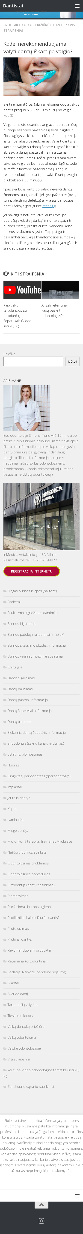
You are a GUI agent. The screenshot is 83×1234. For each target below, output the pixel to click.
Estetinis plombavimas (25, 754)
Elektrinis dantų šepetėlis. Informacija (37, 732)
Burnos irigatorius (22, 623)
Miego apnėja (18, 830)
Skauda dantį (18, 993)
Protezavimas (18, 928)
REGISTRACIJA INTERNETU (31, 571)
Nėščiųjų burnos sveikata (27, 852)
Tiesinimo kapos (20, 1015)
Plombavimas (18, 895)
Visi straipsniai (19, 1059)
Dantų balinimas (20, 689)
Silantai (13, 983)
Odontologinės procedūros (29, 874)
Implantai (15, 787)
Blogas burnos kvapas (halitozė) (32, 591)
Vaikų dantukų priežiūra (26, 1026)
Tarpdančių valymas (23, 1004)
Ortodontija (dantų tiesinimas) (31, 885)
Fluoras (13, 765)
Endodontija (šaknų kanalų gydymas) (36, 743)
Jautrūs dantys (19, 797)
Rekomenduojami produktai (29, 950)
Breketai (14, 601)
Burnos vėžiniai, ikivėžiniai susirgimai (35, 656)
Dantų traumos (19, 721)
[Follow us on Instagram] (41, 1221)
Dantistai (13, 6)
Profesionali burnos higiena (29, 906)
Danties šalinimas (21, 678)
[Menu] (77, 6)
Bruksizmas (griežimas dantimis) (33, 612)
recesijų (48, 205)
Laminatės (16, 819)
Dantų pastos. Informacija (28, 699)
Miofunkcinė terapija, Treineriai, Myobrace (40, 841)
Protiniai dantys (20, 939)
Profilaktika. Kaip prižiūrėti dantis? (35, 25)
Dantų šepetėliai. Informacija (30, 710)
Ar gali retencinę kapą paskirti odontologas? (54, 310)
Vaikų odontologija (22, 1037)
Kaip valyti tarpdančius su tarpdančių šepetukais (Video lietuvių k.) (17, 315)
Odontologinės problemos (28, 863)
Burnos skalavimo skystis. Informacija (37, 645)
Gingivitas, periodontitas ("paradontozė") (39, 776)
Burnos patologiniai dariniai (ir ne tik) (36, 634)
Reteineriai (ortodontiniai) (27, 961)
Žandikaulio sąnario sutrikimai (31, 1086)
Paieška (9, 353)
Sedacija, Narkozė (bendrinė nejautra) (37, 972)
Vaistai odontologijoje (24, 1048)
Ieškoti (72, 361)
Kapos (12, 808)
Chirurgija (15, 667)
